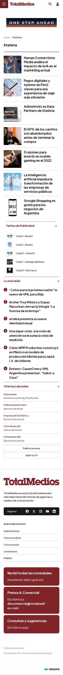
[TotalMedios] (31, 482)
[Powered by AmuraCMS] (51, 669)
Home (7, 37)
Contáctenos (10, 551)
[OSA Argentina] (31, 22)
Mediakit (8, 558)
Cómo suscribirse (12, 537)
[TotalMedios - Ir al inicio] (22, 4)
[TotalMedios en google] (40, 511)
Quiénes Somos (11, 531)
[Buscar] (50, 4)
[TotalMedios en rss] (54, 511)
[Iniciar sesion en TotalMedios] (57, 4)
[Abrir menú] (4, 4)
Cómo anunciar (11, 544)
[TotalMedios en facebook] (27, 511)
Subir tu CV (31, 455)
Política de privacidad (14, 648)
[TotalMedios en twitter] (33, 511)
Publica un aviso (31, 448)
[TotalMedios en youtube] (47, 511)
